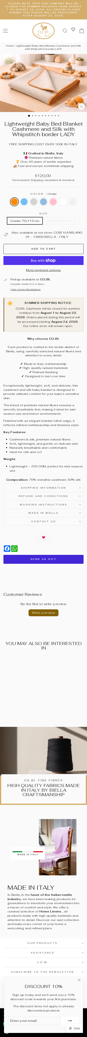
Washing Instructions (43, 504)
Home (10, 45)
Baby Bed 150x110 (62, 221)
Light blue (24, 202)
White (63, 202)
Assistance (42, 952)
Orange (14, 202)
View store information (25, 289)
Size (43, 213)
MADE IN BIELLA (43, 512)
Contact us (43, 521)
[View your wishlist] (73, 29)
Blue (43, 202)
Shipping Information (43, 487)
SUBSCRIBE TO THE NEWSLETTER (42, 971)
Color (43, 193)
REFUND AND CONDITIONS (43, 496)
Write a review (43, 613)
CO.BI (42, 962)
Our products (42, 942)
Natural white (73, 202)
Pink (53, 202)
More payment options (43, 270)
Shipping (37, 180)
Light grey (34, 202)
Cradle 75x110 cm (24, 221)
